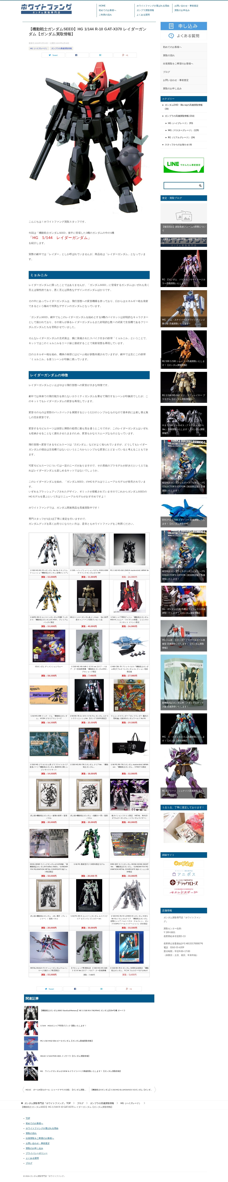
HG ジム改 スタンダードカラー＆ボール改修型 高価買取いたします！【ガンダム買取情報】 (183, 644)
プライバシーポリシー (36, 1153)
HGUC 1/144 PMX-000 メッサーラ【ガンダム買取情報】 (65, 1056)
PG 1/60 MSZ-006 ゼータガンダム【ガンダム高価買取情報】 (67, 1041)
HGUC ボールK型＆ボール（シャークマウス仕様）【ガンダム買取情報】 (57, 1090)
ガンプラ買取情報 (145, 10)
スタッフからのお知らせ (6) (178, 145)
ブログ (29, 1163)
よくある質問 (143, 15)
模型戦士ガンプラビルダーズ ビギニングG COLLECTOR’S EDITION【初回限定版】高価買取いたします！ (184, 487)
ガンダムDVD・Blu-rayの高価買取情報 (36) (184, 107)
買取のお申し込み (34, 1148)
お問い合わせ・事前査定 (186, 6)
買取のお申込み (182, 10)
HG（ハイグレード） (39, 48)
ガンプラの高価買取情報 (61, 48)
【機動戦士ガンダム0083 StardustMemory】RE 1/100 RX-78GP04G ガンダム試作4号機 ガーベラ (82, 1010)
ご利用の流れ (105, 15)
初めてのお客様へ (107, 10)
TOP (48, 1103)
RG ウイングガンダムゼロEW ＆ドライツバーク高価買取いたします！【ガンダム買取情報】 (81, 1071)
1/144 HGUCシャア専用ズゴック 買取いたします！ (63, 1026)
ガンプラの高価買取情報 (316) (179, 116)
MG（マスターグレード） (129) (183, 130)
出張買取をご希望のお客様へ (40, 1138)
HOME (102, 6)
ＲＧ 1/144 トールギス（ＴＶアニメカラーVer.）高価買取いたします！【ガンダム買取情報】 (183, 429)
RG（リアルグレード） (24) (181, 137)
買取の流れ (31, 1133)
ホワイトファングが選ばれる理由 (153, 6)
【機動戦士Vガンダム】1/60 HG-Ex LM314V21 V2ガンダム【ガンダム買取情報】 (123, 1090)
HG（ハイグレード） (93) (180, 123)
